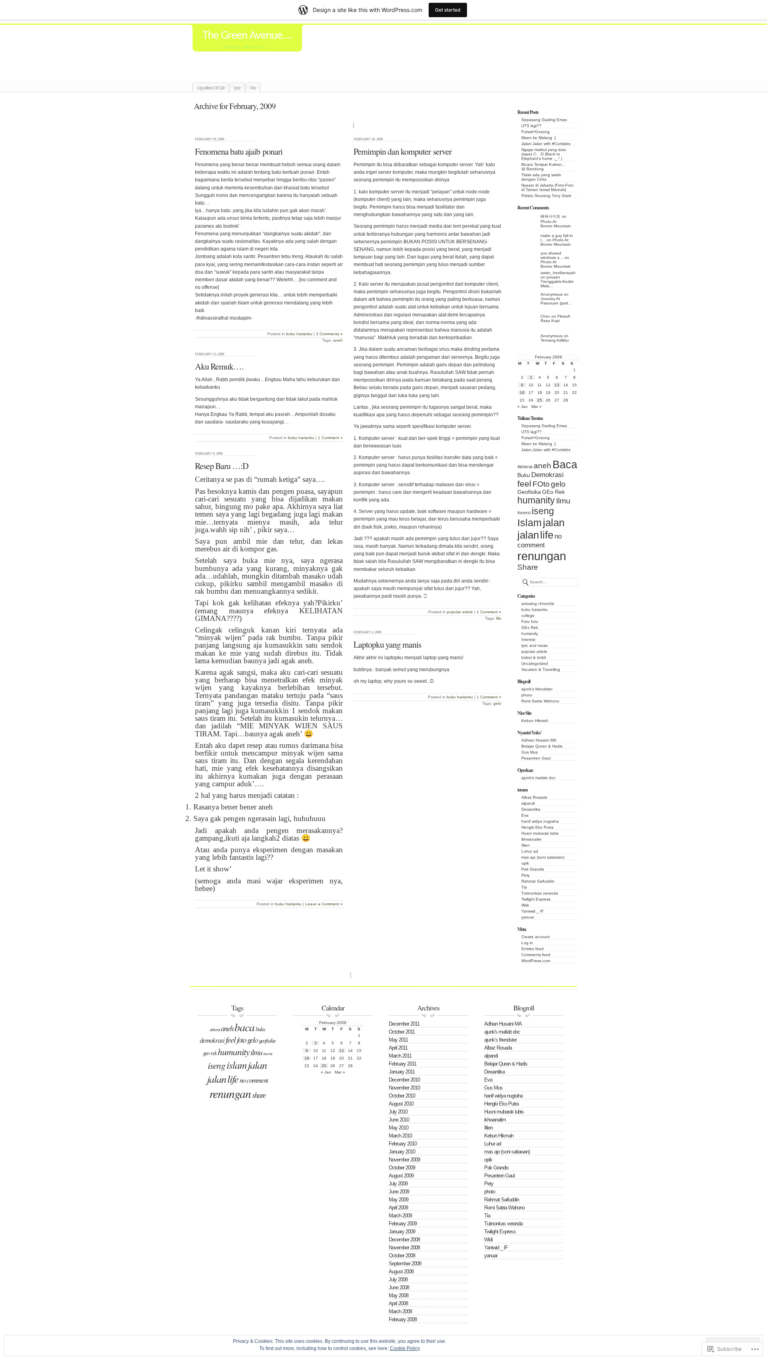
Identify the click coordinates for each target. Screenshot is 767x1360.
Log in (527, 942)
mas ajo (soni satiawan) (542, 857)
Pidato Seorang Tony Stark (546, 195)
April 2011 (398, 1048)
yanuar (527, 917)
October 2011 (402, 1032)
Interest (528, 639)
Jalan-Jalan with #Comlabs (545, 143)
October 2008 (402, 1256)
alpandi (528, 803)
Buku (523, 475)
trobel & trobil (533, 657)
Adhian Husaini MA (538, 740)
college (528, 615)
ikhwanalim (531, 839)
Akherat (525, 466)
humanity (536, 500)
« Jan (522, 406)
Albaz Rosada (534, 797)
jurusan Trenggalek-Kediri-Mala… (557, 281)
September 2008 (405, 1264)
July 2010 (398, 1112)
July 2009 (398, 1184)
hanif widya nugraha (540, 821)
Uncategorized (534, 663)
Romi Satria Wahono (540, 701)
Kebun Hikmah (534, 720)
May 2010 (398, 1128)
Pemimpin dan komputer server (402, 151)
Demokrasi (547, 475)
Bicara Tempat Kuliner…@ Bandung (543, 166)
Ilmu (563, 501)
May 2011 (398, 1040)
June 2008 (399, 1287)
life (546, 535)
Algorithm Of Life (211, 87)
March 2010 (400, 1136)
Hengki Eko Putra (537, 827)
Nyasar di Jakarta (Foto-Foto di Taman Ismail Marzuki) (547, 187)
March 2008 (400, 1311)
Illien (525, 845)
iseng (543, 511)
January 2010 (402, 1152)
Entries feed (532, 948)
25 (539, 400)
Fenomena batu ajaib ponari (238, 151)
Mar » (536, 406)
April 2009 (398, 1208)
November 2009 (404, 1160)
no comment (254, 1080)
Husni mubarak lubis (539, 833)
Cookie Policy (405, 1348)
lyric (237, 87)
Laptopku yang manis (387, 644)
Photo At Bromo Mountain (555, 223)
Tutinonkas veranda (539, 893)
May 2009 (398, 1200)
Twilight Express (535, 899)
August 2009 (401, 1176)
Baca (564, 464)
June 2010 (399, 1120)
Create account (535, 937)
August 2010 (401, 1104)
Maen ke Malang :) (538, 137)
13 (556, 385)
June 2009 (399, 1192)
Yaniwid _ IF (532, 911)
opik (525, 863)
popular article (534, 651)
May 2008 (398, 1295)
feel (524, 483)
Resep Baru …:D (221, 465)
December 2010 (404, 1080)
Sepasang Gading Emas (544, 119)
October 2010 (402, 1096)
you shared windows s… (551, 255)
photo (526, 695)
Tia (524, 887)
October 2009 (402, 1168)
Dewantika (530, 809)
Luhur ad (529, 851)
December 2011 (404, 1024)
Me (253, 87)
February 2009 (403, 1224)
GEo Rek (553, 492)
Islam (529, 522)
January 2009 (402, 1232)
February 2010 (403, 1144)
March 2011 (400, 1056)
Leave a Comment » (324, 904)
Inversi (524, 512)
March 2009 (400, 1216)
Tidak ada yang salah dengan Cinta (541, 177)
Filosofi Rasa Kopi (555, 318)
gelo (558, 484)
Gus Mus (529, 752)
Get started (448, 10)
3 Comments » (329, 334)
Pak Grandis (532, 869)
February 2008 (403, 1319)
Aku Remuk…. (219, 366)
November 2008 (404, 1248)
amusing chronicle (537, 603)
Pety (525, 875)
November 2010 (404, 1088)
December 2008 (404, 1240)
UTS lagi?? (531, 125)
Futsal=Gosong (535, 131)
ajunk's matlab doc (538, 777)
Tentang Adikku (554, 340)
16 (522, 392)
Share (527, 567)
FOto (541, 484)
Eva (525, 815)
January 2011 (402, 1072)
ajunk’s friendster (536, 689)
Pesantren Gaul (535, 758)
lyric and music (534, 645)
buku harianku (534, 609)
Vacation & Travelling (540, 669)
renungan (541, 556)
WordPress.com (535, 960)
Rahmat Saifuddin (537, 881)
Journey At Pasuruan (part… (556, 300)
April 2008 (398, 1303)
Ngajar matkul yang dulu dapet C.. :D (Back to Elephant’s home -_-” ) (543, 154)
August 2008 (401, 1272)
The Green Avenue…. (247, 36)
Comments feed (535, 954)
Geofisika (529, 492)
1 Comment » (489, 612)
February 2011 (402, 1064)
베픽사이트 (550, 216)
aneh (542, 465)
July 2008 (398, 1279)
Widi (525, 905)
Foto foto (529, 621)
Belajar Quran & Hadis (541, 746)
